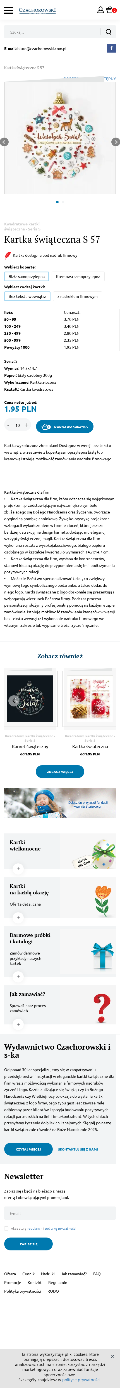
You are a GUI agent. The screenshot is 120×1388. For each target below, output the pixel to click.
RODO (53, 1290)
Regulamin (57, 1282)
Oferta (10, 1273)
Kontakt (35, 1282)
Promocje (12, 1282)
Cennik (28, 1273)
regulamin (34, 1228)
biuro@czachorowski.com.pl (41, 48)
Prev (14, 700)
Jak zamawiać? (74, 1273)
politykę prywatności (60, 1228)
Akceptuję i (43, 1228)
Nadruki (48, 1273)
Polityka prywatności (22, 1290)
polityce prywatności (81, 1379)
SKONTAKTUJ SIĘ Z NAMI (78, 1149)
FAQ (97, 1273)
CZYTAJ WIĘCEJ (28, 1149)
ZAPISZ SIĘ (28, 1244)
